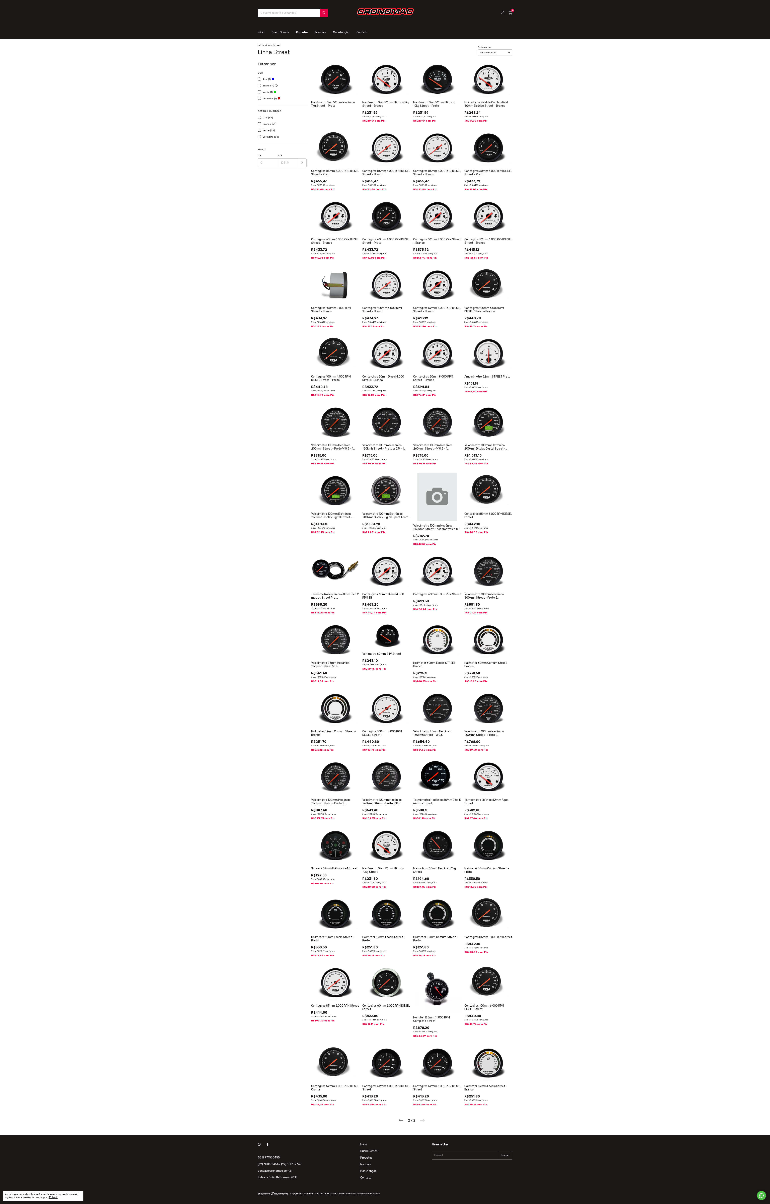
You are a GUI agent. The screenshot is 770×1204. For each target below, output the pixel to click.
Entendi (53, 1197)
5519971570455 (269, 1157)
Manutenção (341, 32)
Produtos (302, 32)
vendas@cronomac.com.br (275, 1171)
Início (261, 32)
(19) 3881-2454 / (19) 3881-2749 (280, 1164)
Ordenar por (485, 47)
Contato (362, 32)
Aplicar (302, 162)
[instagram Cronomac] (259, 1144)
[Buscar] (324, 13)
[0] (510, 12)
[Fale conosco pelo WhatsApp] (761, 1195)
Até (280, 155)
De (259, 155)
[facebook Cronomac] (267, 1144)
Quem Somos (280, 32)
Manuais (320, 32)
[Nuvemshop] (273, 1194)
